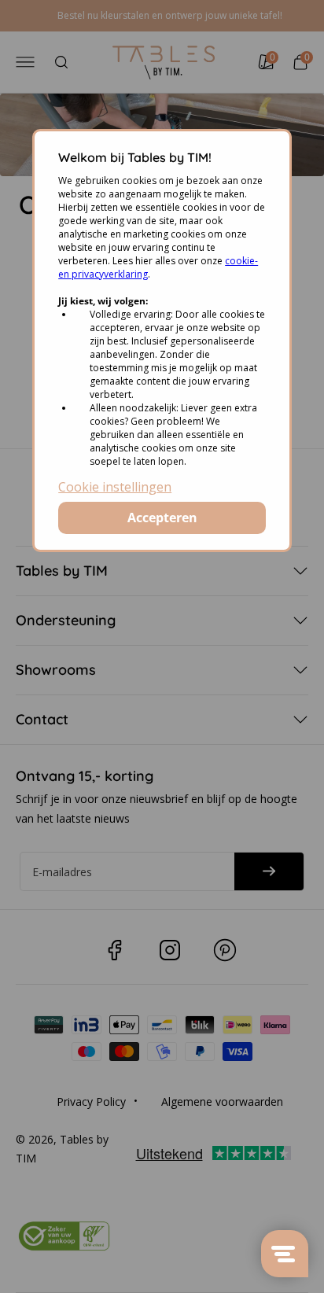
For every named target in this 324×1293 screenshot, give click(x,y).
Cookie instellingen (114, 486)
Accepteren (162, 517)
